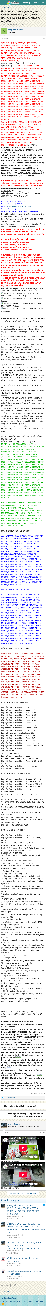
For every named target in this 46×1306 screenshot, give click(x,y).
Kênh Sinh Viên (9, 1298)
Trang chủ (39, 1301)
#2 (44, 1133)
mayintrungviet (9, 25)
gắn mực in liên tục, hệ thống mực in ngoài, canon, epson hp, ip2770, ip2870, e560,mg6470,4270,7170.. (24, 1245)
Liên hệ (5, 1301)
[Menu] (3, 2)
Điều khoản (22, 1301)
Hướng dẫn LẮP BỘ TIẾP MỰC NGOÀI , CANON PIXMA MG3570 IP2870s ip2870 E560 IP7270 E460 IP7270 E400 (22, 1209)
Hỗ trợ (31, 1301)
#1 (44, 38)
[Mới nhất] (43, 2)
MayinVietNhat (11, 1263)
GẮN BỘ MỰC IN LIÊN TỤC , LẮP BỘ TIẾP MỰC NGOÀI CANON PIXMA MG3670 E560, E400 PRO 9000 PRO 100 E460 (25, 1228)
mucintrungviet (11, 1216)
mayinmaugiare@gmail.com (19, 206)
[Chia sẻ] (40, 38)
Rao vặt (20, 1216)
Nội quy (12, 1301)
